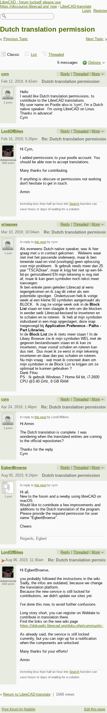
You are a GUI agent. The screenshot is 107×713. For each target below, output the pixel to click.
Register (100, 11)
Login (86, 11)
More (96, 74)
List (34, 54)
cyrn (5, 74)
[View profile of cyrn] (8, 96)
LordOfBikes (12, 131)
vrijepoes (9, 224)
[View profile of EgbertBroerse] (8, 490)
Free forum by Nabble (18, 709)
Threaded (56, 54)
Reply (65, 74)
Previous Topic (15, 39)
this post (40, 242)
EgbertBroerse (14, 467)
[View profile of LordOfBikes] (8, 154)
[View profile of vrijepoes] (8, 247)
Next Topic (95, 39)
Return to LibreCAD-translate (27, 694)
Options (94, 62)
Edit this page (94, 709)
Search (74, 203)
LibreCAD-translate (75, 6)
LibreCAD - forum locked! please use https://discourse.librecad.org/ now (30, 4)
